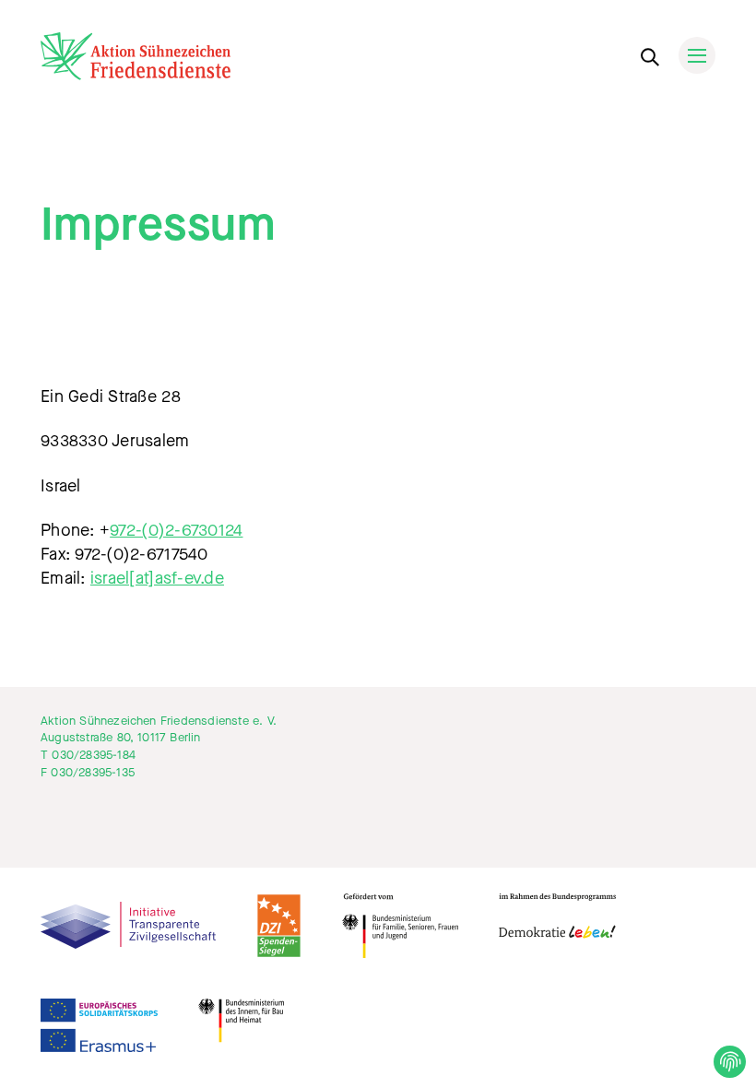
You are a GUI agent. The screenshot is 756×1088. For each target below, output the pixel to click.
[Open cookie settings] (730, 1062)
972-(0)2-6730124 (176, 530)
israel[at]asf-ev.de (157, 578)
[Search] (649, 53)
